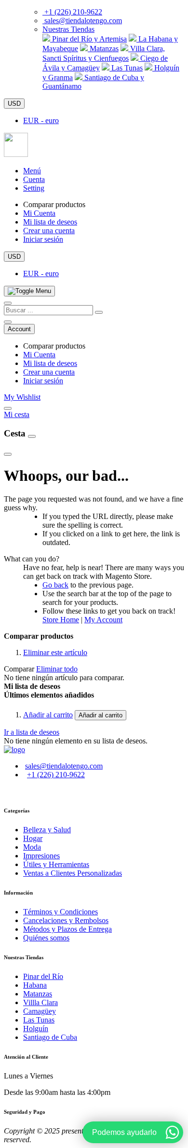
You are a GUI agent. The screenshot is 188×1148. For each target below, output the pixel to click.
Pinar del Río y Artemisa (88, 39)
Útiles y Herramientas (56, 864)
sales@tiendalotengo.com (83, 20)
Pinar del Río (43, 976)
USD (14, 103)
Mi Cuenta (39, 213)
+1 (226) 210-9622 (73, 12)
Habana (35, 985)
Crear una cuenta (49, 230)
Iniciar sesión (43, 239)
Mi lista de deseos (50, 222)
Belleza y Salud (47, 830)
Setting (33, 188)
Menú (32, 171)
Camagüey (39, 1011)
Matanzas (103, 48)
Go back (55, 585)
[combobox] (48, 310)
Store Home (60, 620)
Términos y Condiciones (60, 912)
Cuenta (34, 179)
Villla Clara (40, 1002)
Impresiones (41, 856)
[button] (68, 29)
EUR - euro (41, 120)
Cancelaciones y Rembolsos (65, 920)
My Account (103, 620)
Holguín (35, 1028)
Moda (32, 847)
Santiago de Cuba (50, 1037)
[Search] (99, 312)
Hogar (32, 838)
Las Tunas (126, 68)
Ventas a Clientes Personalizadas (72, 873)
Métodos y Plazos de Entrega (67, 929)
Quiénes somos (46, 938)
